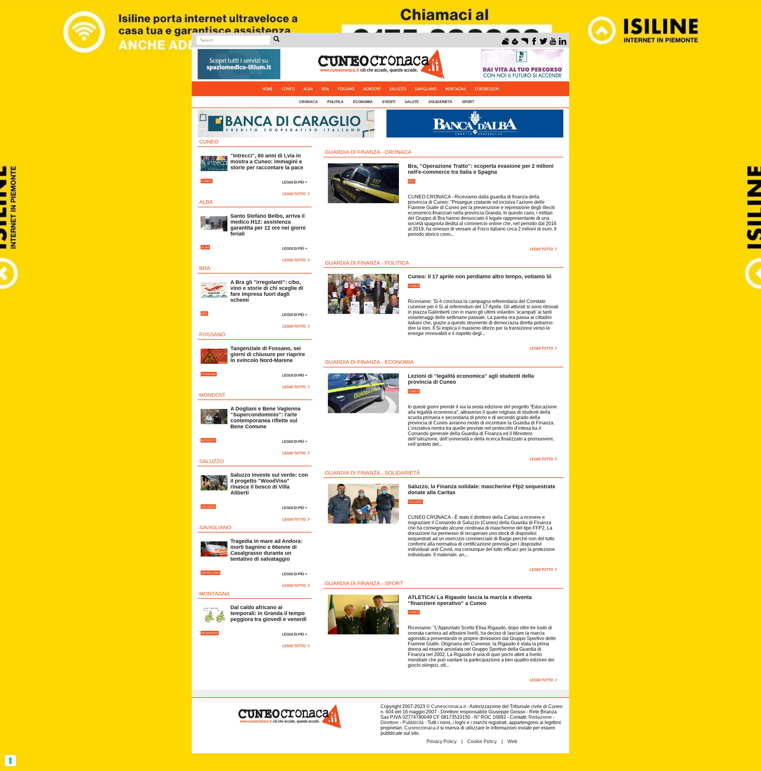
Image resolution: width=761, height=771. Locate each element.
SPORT (468, 102)
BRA (325, 88)
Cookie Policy (482, 741)
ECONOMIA (363, 102)
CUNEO (288, 88)
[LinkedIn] (562, 40)
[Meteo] (505, 40)
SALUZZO (397, 88)
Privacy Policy (442, 741)
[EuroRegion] (524, 40)
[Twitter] (543, 40)
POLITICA (335, 102)
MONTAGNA (455, 88)
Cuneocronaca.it (448, 706)
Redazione (540, 717)
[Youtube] (553, 40)
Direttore (389, 722)
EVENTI (388, 102)
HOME (267, 88)
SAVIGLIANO (425, 88)
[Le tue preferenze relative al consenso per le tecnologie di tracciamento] (10, 760)
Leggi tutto (542, 249)
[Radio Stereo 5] (515, 40)
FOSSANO (346, 88)
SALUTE (412, 102)
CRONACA (308, 102)
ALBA (308, 88)
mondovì (371, 88)
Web (512, 741)
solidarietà (440, 102)
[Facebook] (534, 40)
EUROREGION (487, 88)
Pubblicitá (413, 722)
